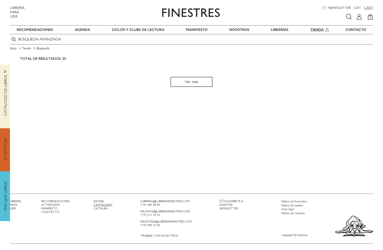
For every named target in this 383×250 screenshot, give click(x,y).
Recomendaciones (35, 30)
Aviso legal (287, 209)
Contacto (355, 30)
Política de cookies (292, 205)
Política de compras (293, 213)
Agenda (82, 30)
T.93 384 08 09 (150, 204)
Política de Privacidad (294, 201)
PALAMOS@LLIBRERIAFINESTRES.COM (165, 211)
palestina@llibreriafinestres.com (166, 221)
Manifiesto (196, 30)
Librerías (279, 30)
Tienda (317, 30)
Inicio (14, 48)
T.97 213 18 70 (150, 215)
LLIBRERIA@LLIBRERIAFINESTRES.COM (165, 201)
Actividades (50, 204)
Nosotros (239, 30)
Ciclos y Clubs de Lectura (138, 30)
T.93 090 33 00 (150, 225)
